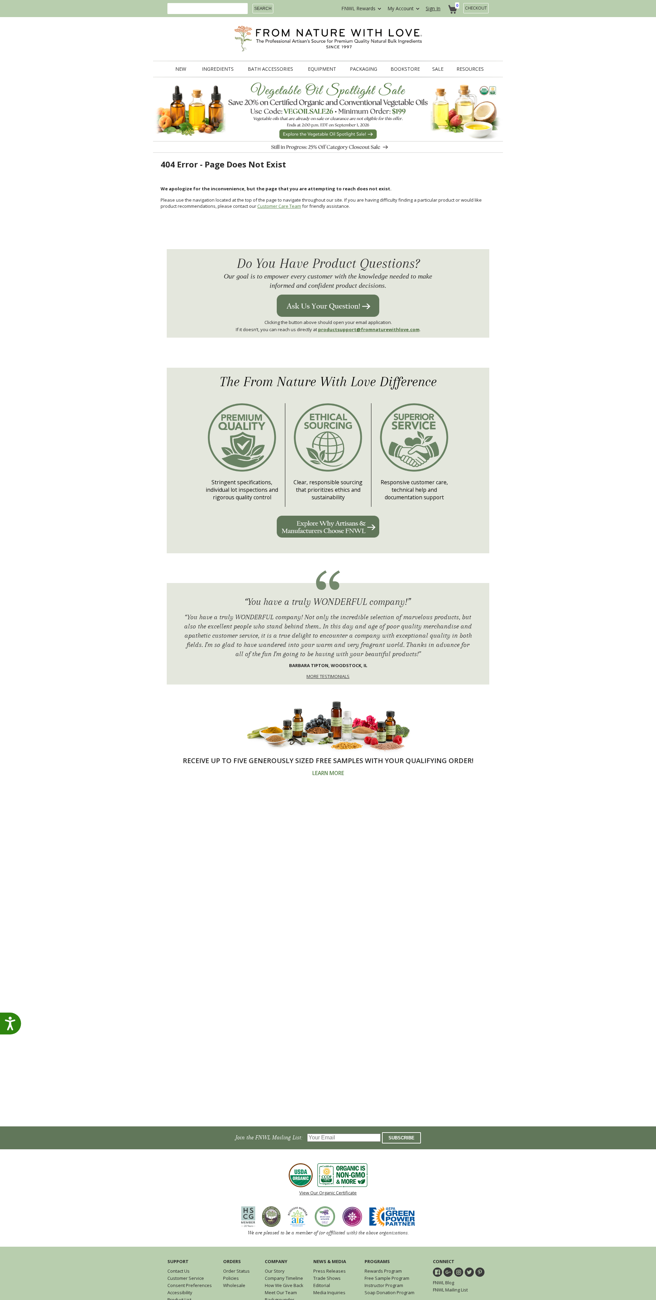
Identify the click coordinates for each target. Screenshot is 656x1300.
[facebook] (437, 1272)
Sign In (433, 8)
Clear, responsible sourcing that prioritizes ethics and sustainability (328, 489)
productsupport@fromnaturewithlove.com (369, 329)
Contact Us (178, 1271)
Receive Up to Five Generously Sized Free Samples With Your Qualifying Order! (328, 760)
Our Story (275, 1271)
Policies (231, 1278)
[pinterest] (479, 1272)
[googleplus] (448, 1272)
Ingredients (218, 69)
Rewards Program (383, 1271)
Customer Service (185, 1278)
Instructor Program (384, 1285)
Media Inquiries (329, 1292)
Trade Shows (327, 1278)
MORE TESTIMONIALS (328, 676)
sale (437, 69)
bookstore (405, 69)
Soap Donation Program (389, 1292)
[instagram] (458, 1272)
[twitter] (469, 1272)
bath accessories (270, 69)
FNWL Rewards (358, 8)
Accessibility (179, 1292)
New (180, 69)
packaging (363, 69)
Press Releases (329, 1271)
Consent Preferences (189, 1285)
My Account (400, 8)
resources (470, 69)
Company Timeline (284, 1278)
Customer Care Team (279, 206)
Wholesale (234, 1285)
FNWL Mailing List (450, 1290)
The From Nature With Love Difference (328, 382)
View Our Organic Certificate (328, 1193)
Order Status (236, 1271)
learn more (328, 773)
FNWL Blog (443, 1282)
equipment (322, 69)
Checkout (476, 8)
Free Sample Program (387, 1278)
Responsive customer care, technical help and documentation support (414, 489)
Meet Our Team (281, 1292)
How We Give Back (284, 1285)
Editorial (321, 1285)
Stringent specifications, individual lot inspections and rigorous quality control (242, 489)
